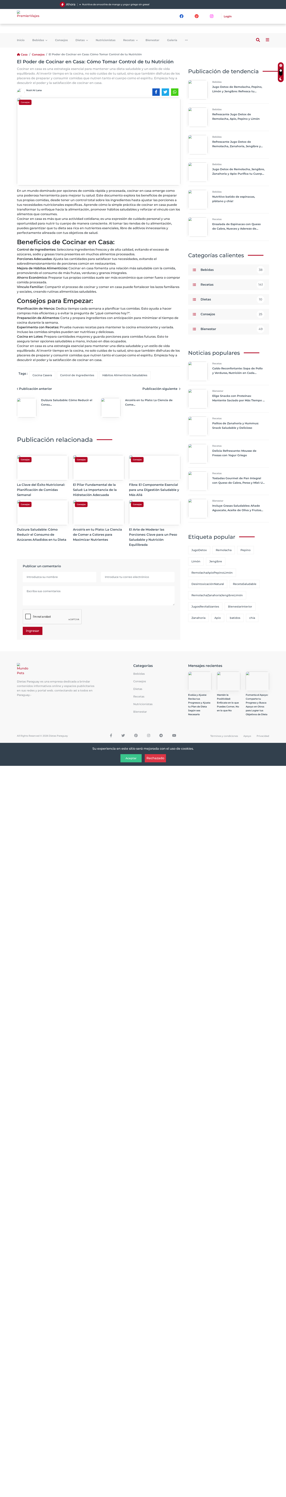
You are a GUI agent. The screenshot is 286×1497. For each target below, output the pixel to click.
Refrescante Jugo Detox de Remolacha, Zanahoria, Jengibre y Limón (236, 146)
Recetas (129, 40)
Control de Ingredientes (77, 375)
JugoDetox (199, 550)
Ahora (70, 4)
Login (228, 16)
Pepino (245, 550)
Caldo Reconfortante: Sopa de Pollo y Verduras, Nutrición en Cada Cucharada (237, 373)
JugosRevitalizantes (205, 606)
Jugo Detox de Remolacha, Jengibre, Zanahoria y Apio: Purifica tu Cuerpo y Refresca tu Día (238, 173)
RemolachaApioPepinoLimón (212, 572)
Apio (217, 618)
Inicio (21, 40)
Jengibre (215, 561)
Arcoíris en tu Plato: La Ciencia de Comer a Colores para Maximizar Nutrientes (97, 535)
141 (260, 284)
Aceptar (131, 758)
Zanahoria (198, 618)
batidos (235, 618)
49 (261, 329)
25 (260, 314)
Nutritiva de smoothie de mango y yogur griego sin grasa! (115, 4)
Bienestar (152, 40)
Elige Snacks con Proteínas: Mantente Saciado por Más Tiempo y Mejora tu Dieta (238, 400)
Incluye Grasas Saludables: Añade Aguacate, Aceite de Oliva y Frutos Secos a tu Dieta (236, 510)
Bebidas (38, 40)
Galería (172, 40)
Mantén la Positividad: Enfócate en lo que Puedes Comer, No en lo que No (228, 702)
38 (260, 270)
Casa (24, 54)
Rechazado (155, 758)
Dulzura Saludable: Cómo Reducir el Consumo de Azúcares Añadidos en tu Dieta (41, 535)
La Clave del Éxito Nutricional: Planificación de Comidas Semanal (41, 490)
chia (252, 618)
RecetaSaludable (244, 584)
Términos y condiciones (224, 735)
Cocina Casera (42, 375)
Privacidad (263, 735)
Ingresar (32, 631)
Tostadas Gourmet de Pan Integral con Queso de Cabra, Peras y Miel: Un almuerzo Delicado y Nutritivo (238, 482)
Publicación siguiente (160, 389)
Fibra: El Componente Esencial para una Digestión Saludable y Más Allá (154, 490)
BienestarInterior (240, 606)
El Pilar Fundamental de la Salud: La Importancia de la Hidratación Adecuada (95, 490)
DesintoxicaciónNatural (207, 584)
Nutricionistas (105, 40)
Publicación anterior (35, 389)
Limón (195, 561)
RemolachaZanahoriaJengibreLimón (217, 595)
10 (260, 299)
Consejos (61, 40)
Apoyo (247, 735)
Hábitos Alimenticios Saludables (124, 375)
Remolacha (224, 550)
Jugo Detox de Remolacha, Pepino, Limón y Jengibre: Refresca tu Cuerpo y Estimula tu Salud (237, 91)
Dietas (80, 40)
